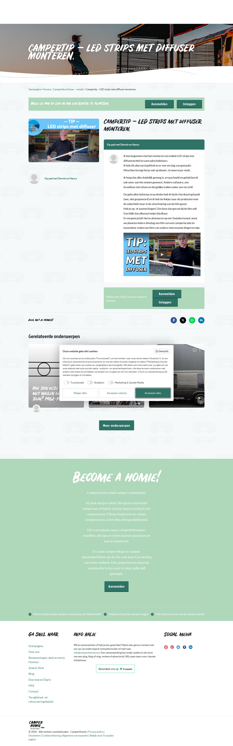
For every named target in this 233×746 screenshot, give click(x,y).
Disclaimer (34, 735)
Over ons (34, 652)
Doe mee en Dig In (40, 679)
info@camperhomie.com (87, 652)
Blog (31, 673)
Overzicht (163, 351)
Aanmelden (159, 103)
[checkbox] (73, 382)
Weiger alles (80, 393)
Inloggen (189, 103)
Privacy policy (95, 731)
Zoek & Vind (36, 668)
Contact (34, 691)
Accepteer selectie (117, 393)
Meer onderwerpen (116, 425)
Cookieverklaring (51, 735)
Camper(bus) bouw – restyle (68, 89)
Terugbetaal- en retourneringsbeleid (41, 699)
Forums (47, 89)
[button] (162, 254)
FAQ (31, 685)
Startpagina (35, 89)
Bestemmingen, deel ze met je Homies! (47, 660)
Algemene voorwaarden (75, 735)
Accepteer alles (153, 393)
